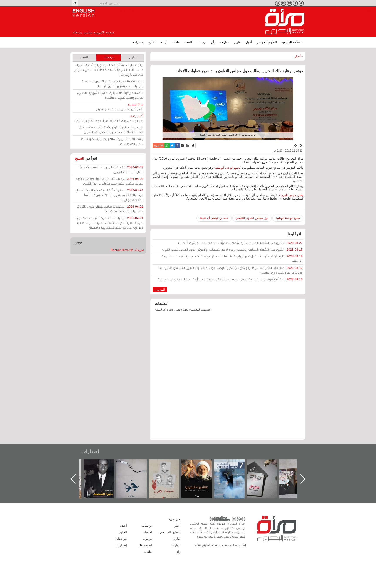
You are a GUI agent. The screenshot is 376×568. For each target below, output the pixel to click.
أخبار (249, 42)
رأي (213, 42)
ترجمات (201, 42)
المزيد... (160, 289)
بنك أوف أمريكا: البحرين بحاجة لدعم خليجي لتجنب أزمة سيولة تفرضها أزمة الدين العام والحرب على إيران (230, 279)
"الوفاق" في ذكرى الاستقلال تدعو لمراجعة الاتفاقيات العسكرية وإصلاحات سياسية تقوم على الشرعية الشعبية (232, 258)
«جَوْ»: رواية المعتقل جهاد (168, 466)
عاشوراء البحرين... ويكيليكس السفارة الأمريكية (234, 469)
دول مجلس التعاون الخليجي (252, 218)
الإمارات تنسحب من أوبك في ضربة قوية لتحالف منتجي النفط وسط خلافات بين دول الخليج (109, 181)
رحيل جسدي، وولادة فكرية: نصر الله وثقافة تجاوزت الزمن (108, 118)
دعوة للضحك (136, 464)
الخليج (152, 42)
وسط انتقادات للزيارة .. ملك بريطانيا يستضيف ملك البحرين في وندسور (112, 141)
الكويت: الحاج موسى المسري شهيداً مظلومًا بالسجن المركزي (111, 169)
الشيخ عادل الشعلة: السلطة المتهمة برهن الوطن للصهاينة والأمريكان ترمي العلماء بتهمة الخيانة (232, 249)
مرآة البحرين (284, 21)
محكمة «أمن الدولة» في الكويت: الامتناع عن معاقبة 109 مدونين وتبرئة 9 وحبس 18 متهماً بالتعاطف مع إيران (109, 195)
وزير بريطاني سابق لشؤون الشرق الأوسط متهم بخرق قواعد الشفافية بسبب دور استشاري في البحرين (111, 129)
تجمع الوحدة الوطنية (227, 167)
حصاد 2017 (266, 464)
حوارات (225, 42)
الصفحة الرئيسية (291, 42)
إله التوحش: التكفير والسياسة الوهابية (103, 466)
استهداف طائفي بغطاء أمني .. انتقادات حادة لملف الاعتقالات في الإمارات (110, 208)
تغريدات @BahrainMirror (127, 250)
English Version (83, 12)
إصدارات (138, 42)
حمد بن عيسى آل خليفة (214, 218)
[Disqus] (228, 377)
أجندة (164, 42)
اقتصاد (188, 42)
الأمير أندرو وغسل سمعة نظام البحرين (119, 106)
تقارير (237, 42)
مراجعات (121, 538)
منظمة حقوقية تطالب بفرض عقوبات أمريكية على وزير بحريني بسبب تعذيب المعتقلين (110, 95)
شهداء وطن (201, 464)
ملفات (176, 42)
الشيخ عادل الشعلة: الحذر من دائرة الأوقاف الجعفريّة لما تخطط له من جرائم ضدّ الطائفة (240, 242)
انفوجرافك (145, 545)
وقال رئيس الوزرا (291, 195)
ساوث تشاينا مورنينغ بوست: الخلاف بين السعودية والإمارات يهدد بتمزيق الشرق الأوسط (112, 83)
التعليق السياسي (266, 42)
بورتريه (147, 538)
